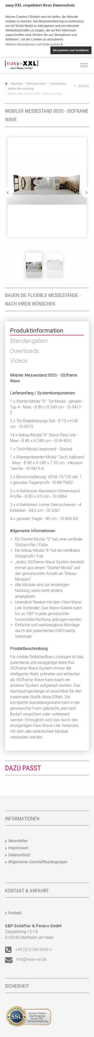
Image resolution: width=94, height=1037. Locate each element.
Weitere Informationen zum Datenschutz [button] (33, 44)
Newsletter (18, 840)
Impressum (18, 847)
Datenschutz (19, 854)
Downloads (24, 350)
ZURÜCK (83, 86)
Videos (19, 360)
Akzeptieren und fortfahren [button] (71, 50)
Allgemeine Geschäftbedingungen (37, 862)
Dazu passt (23, 768)
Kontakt (15, 912)
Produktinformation (36, 330)
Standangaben (29, 340)
